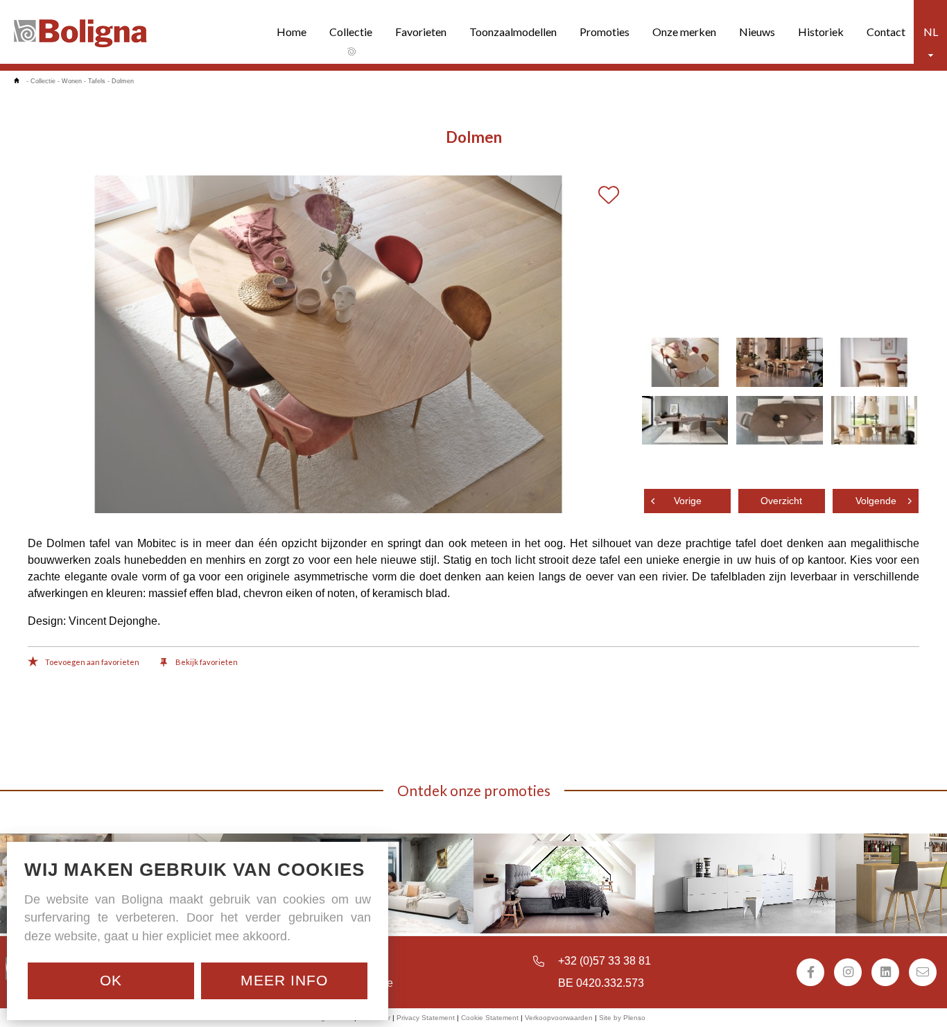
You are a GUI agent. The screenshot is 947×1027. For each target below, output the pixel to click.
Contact (886, 31)
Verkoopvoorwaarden (559, 1017)
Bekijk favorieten (206, 661)
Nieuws (757, 31)
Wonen (72, 81)
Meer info (284, 980)
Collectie (350, 31)
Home (291, 31)
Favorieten (420, 31)
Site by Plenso (622, 1017)
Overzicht (781, 501)
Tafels (96, 81)
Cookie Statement (490, 1017)
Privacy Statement (426, 1017)
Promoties (604, 31)
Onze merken (684, 31)
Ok (111, 980)
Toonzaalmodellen (513, 31)
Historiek (821, 31)
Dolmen (123, 81)
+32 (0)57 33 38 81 (604, 961)
